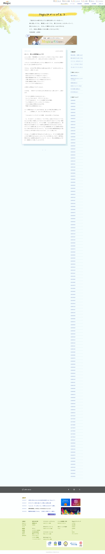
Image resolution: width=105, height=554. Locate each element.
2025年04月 (73, 148)
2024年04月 (73, 185)
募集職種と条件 (34, 523)
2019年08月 (73, 355)
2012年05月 (73, 470)
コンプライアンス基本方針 (36, 530)
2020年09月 (73, 315)
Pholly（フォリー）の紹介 (47, 533)
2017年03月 (73, 433)
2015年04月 (73, 452)
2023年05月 (73, 218)
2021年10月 (73, 276)
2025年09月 (73, 133)
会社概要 (94, 3)
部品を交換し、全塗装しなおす (77, 55)
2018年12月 (73, 379)
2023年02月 (73, 227)
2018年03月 (73, 406)
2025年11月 (73, 127)
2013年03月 (73, 464)
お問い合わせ (24, 535)
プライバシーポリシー (35, 535)
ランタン (59, 528)
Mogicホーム (24, 523)
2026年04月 (73, 112)
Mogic (7, 2)
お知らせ (101, 3)
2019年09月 (73, 352)
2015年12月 (73, 449)
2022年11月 (73, 236)
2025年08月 (73, 136)
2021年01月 (73, 303)
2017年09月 (73, 421)
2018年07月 (73, 394)
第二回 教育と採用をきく (75, 88)
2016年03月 (73, 446)
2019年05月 (73, 364)
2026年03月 (73, 115)
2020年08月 (73, 318)
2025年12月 (73, 124)
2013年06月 (73, 461)
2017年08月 (73, 424)
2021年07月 (73, 285)
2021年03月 (73, 297)
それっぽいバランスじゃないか (77, 67)
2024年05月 (73, 182)
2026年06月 (73, 106)
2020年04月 (73, 330)
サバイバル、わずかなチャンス (77, 61)
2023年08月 (73, 209)
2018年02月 (73, 409)
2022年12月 (73, 233)
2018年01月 (73, 412)
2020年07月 (73, 321)
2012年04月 (73, 473)
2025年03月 (73, 151)
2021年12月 (73, 270)
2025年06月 (73, 142)
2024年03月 (73, 188)
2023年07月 (73, 212)
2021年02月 (73, 300)
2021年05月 (73, 291)
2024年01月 (73, 194)
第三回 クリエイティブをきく (76, 85)
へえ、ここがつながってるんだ (77, 64)
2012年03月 (73, 476)
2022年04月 (73, 258)
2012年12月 (73, 467)
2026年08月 (73, 100)
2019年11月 (73, 346)
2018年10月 (73, 385)
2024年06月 (73, 179)
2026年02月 (73, 118)
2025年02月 (73, 154)
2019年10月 (73, 349)
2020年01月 (73, 339)
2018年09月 (73, 388)
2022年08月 (73, 245)
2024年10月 (73, 167)
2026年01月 (73, 121)
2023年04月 (73, 221)
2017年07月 (73, 427)
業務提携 (79, 3)
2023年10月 (73, 203)
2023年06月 (73, 215)
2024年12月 (73, 161)
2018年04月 (73, 403)
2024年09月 (73, 170)
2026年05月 (73, 109)
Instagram (73, 528)
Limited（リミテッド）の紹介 (47, 528)
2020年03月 (73, 333)
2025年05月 (73, 145)
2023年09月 (73, 206)
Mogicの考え (64, 3)
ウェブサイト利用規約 (35, 537)
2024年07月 (73, 176)
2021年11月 (73, 273)
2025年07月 (73, 139)
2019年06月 (73, 361)
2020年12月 (73, 306)
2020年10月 (73, 312)
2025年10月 (73, 130)
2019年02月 (73, 373)
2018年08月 (73, 391)
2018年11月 (73, 382)
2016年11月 (73, 440)
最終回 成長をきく (74, 75)
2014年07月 (73, 455)
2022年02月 (73, 264)
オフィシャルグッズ (75, 533)
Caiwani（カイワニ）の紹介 (47, 539)
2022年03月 (73, 261)
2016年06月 (73, 443)
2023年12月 (73, 197)
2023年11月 (73, 200)
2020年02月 (73, 336)
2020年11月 (73, 309)
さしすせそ (73, 523)
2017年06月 (73, 430)
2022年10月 (73, 239)
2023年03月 (73, 224)
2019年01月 (73, 376)
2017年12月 (73, 415)
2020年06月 (73, 324)
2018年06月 (73, 397)
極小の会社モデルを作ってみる (77, 58)
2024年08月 (73, 173)
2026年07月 (73, 103)
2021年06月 (73, 288)
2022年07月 (73, 248)
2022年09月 (73, 242)
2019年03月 (73, 370)
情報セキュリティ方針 (35, 533)
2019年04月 (73, 367)
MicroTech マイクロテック (62, 523)
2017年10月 (73, 418)
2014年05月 (73, 458)
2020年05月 (73, 327)
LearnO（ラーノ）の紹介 (47, 523)
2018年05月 (73, 400)
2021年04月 (73, 294)
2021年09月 (73, 279)
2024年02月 (73, 191)
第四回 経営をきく (74, 82)
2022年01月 (73, 267)
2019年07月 (73, 358)
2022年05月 (73, 255)
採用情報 (87, 3)
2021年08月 (73, 282)
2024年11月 (73, 164)
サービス (72, 3)
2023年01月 (73, 230)
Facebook (73, 526)
